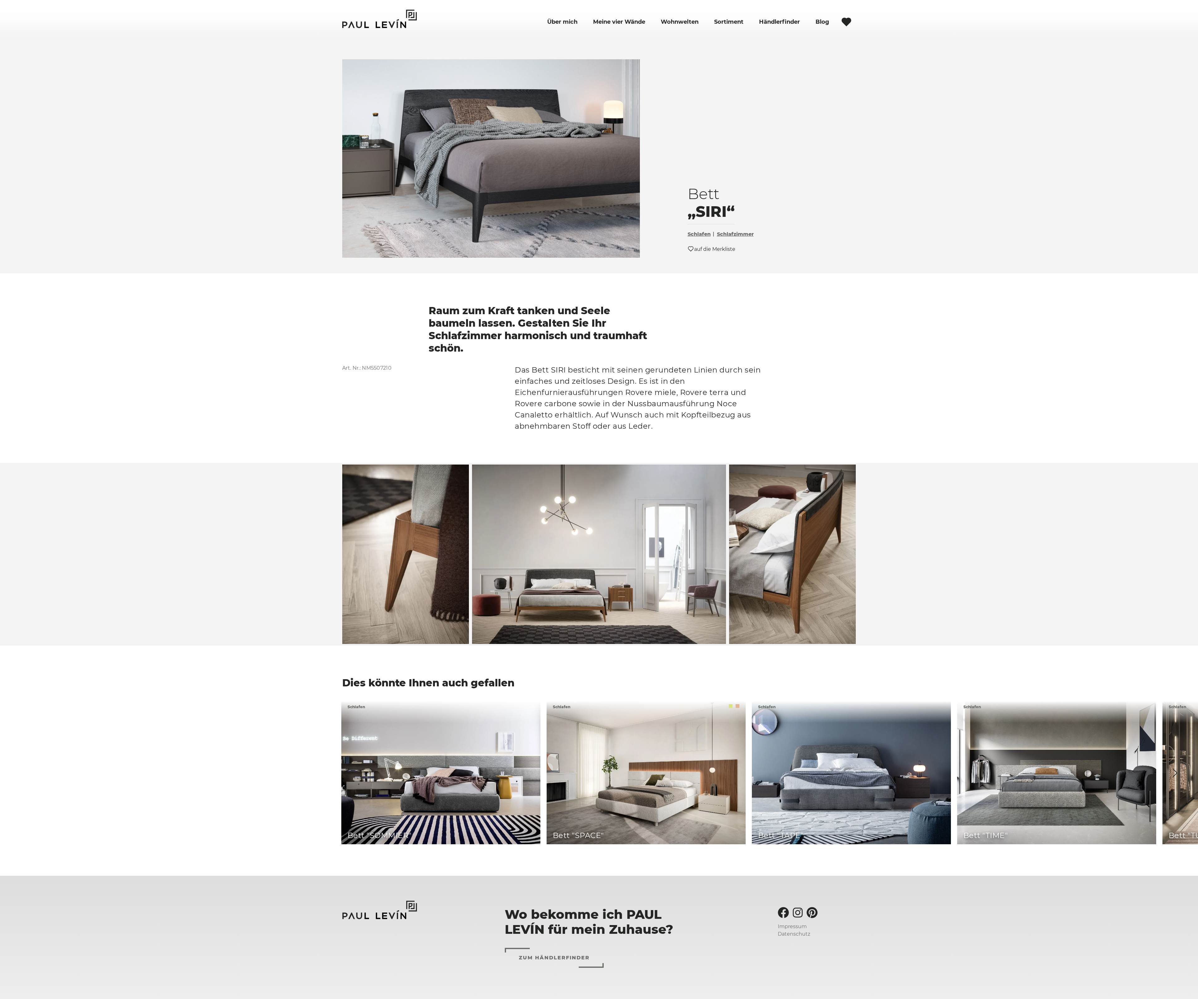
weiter (1174, 772)
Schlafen (699, 234)
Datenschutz (794, 934)
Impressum (792, 926)
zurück (365, 772)
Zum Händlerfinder (554, 958)
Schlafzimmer (735, 234)
